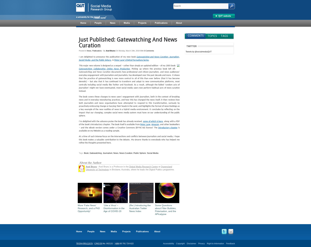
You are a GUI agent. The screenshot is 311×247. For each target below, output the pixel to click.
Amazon (155, 124)
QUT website (224, 16)
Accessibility (168, 243)
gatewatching (96, 153)
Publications (97, 51)
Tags (224, 36)
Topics (212, 36)
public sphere (139, 153)
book (86, 153)
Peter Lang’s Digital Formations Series (131, 60)
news (115, 153)
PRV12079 (88, 243)
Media (114, 231)
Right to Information (215, 243)
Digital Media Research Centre (143, 166)
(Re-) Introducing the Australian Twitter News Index (140, 208)
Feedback (230, 243)
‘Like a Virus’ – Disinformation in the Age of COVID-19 (114, 208)
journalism (107, 153)
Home (79, 231)
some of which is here (153, 121)
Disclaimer (191, 243)
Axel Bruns (110, 51)
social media (152, 153)
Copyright (180, 243)
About (157, 231)
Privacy (201, 243)
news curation (125, 153)
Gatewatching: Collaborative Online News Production (104, 69)
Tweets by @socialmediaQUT (199, 52)
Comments (196, 35)
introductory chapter (168, 128)
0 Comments (149, 51)
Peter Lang (145, 124)
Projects (126, 231)
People (90, 231)
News (89, 51)
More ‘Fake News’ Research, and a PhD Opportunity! (89, 208)
